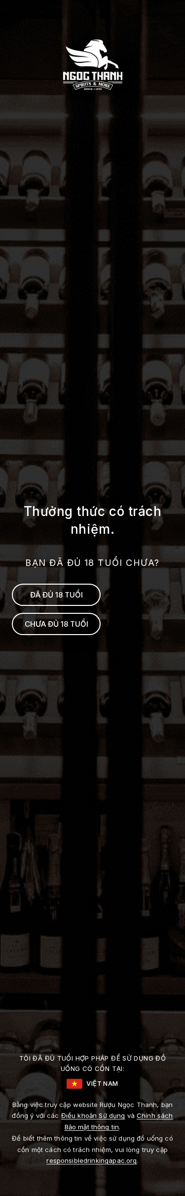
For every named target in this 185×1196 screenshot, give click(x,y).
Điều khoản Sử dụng (93, 1115)
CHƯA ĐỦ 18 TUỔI (56, 624)
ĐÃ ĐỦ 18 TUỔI (56, 594)
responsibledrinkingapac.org (91, 1160)
